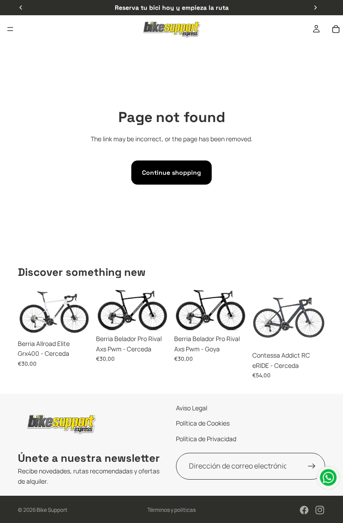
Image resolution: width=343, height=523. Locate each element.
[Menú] (10, 29)
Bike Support (52, 510)
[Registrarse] (311, 466)
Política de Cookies (203, 423)
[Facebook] (304, 510)
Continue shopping (171, 173)
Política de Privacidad (206, 438)
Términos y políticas (171, 510)
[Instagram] (319, 510)
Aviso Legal (191, 408)
